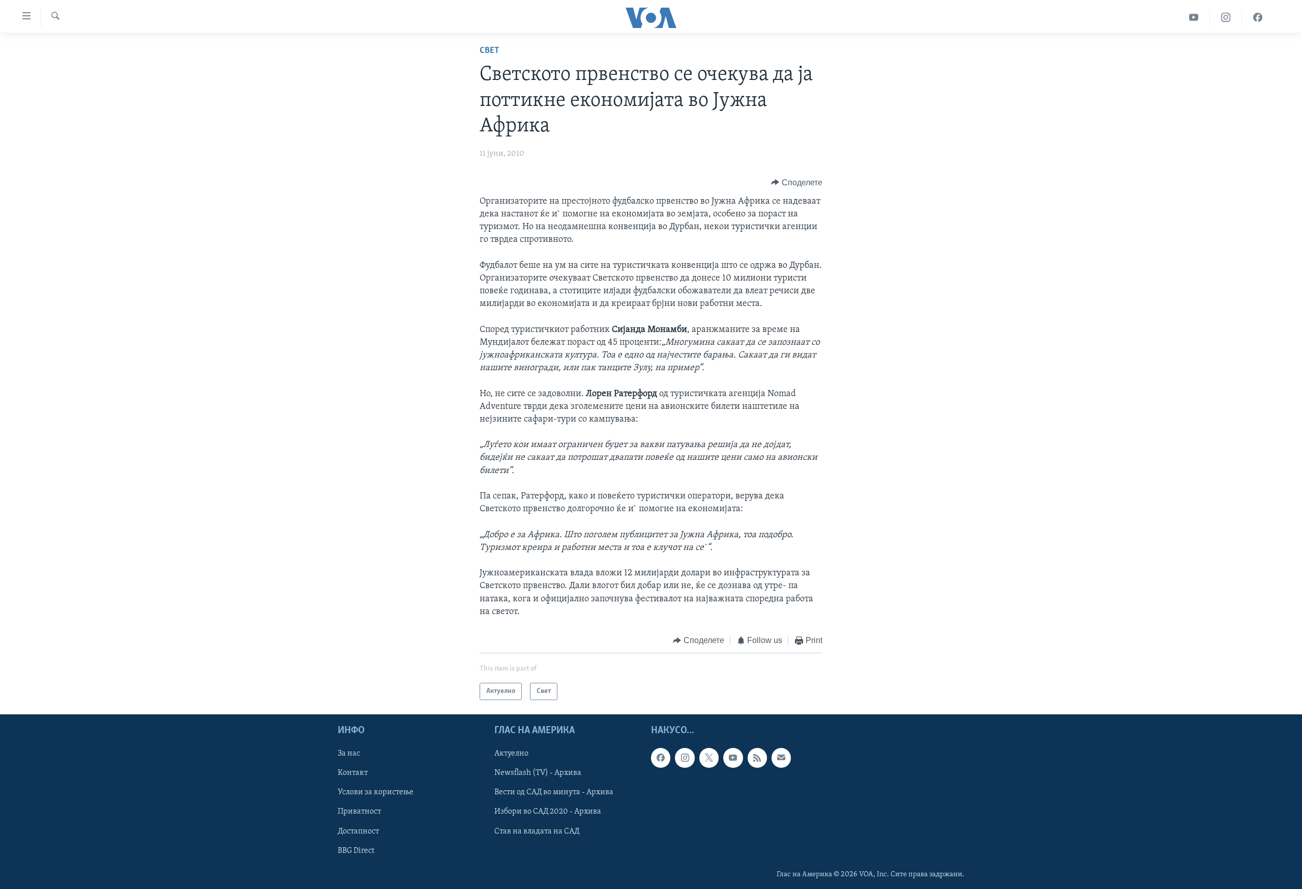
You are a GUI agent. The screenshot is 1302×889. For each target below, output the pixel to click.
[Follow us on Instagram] (684, 758)
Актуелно (511, 754)
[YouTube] (1194, 17)
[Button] (796, 182)
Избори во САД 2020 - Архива (547, 812)
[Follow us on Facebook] (660, 758)
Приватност (359, 812)
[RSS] (757, 758)
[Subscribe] (781, 758)
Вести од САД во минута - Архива (553, 793)
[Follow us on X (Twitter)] (709, 758)
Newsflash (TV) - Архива (537, 773)
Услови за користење (375, 793)
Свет (489, 50)
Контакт (353, 773)
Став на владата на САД (536, 831)
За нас (349, 754)
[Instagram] (1226, 17)
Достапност (358, 831)
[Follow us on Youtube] (733, 758)
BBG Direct (356, 851)
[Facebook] (1258, 17)
